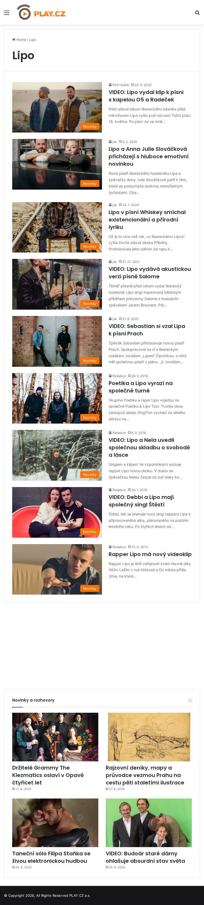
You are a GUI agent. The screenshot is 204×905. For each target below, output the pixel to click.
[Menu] (6, 14)
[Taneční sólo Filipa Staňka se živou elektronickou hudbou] (55, 823)
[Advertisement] (102, 644)
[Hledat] (197, 14)
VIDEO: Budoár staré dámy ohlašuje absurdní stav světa (145, 857)
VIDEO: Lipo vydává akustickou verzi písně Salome (150, 272)
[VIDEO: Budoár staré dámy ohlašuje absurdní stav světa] (149, 823)
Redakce (119, 376)
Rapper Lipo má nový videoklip (150, 554)
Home (20, 39)
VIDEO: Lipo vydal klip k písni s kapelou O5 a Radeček (146, 95)
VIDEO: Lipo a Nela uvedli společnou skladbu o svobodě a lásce (149, 447)
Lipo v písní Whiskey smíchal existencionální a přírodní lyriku (147, 219)
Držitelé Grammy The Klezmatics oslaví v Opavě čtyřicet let (48, 775)
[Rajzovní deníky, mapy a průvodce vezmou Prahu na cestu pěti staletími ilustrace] (149, 737)
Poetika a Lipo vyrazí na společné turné (141, 386)
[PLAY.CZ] (41, 12)
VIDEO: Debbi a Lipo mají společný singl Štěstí (141, 500)
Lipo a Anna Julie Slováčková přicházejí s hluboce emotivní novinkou (149, 156)
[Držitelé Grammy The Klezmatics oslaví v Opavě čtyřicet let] (55, 737)
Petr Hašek (121, 85)
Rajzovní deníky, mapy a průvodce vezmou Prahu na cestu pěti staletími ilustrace (145, 775)
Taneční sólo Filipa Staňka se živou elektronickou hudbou (51, 857)
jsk (115, 142)
